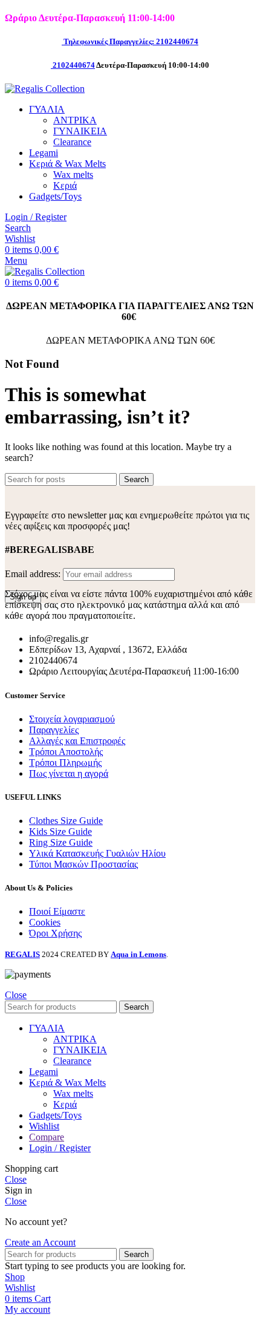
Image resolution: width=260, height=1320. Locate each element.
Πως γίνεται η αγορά (68, 773)
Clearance (72, 142)
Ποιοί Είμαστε (57, 911)
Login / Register (60, 1148)
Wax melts (73, 174)
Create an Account (40, 1242)
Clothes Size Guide (66, 820)
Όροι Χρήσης (55, 933)
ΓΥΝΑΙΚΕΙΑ (80, 131)
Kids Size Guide (60, 831)
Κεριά (65, 185)
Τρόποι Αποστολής (66, 752)
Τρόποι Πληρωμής (65, 762)
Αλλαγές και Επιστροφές (77, 741)
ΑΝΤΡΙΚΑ (75, 120)
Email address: (34, 574)
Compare (46, 1137)
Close (16, 995)
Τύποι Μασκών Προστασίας (83, 864)
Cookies (44, 922)
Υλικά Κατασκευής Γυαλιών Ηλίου (97, 853)
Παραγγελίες (54, 730)
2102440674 (74, 65)
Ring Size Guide (61, 842)
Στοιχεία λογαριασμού (72, 719)
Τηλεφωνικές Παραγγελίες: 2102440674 (130, 41)
